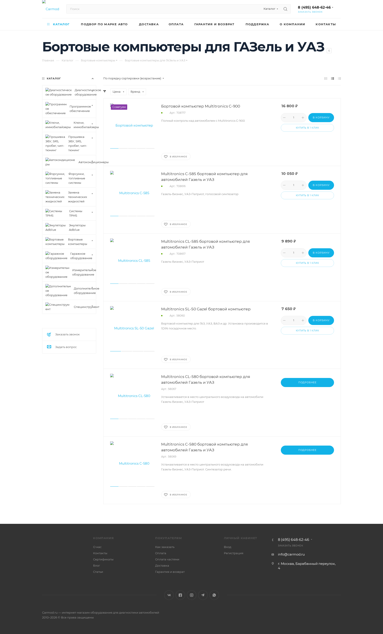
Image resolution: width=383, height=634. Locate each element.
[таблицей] (339, 78)
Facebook (180, 595)
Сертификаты (103, 559)
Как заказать (164, 547)
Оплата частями (167, 559)
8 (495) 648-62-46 (314, 7)
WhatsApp (214, 595)
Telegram (203, 595)
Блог (96, 565)
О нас (97, 547)
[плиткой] (326, 78)
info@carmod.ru (291, 554)
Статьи (98, 571)
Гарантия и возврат (170, 571)
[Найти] (285, 9)
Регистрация (233, 553)
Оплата (160, 553)
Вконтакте (169, 595)
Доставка (162, 565)
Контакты (100, 553)
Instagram (191, 595)
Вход (227, 547)
